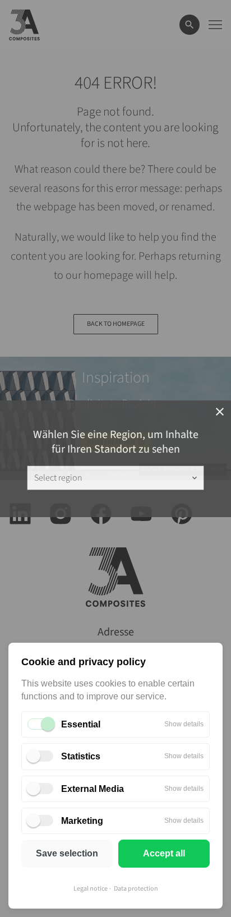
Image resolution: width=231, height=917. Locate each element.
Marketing (82, 821)
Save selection (67, 853)
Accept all (164, 853)
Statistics (80, 756)
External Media (92, 789)
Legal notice (90, 888)
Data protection (136, 888)
